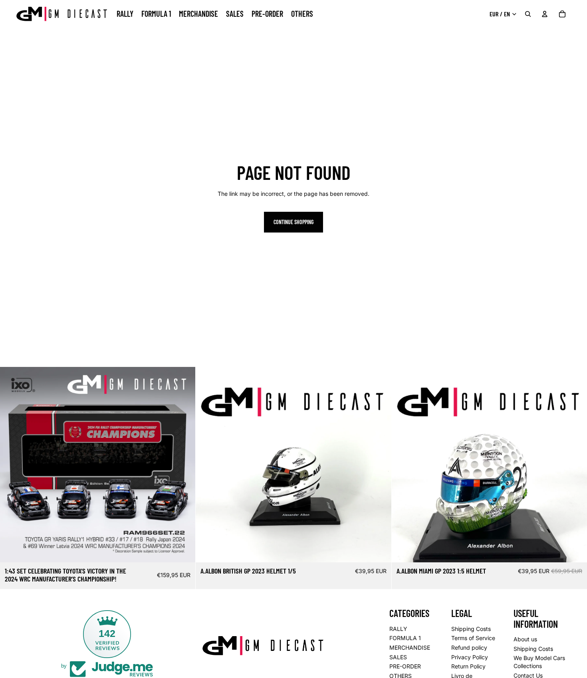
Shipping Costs (471, 628)
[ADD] (183, 550)
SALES (398, 657)
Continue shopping (293, 222)
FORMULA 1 (405, 638)
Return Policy (468, 666)
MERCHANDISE (409, 647)
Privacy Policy (469, 657)
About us (525, 639)
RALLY (398, 628)
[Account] (544, 14)
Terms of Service (473, 638)
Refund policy (469, 647)
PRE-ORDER (405, 666)
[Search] (528, 14)
